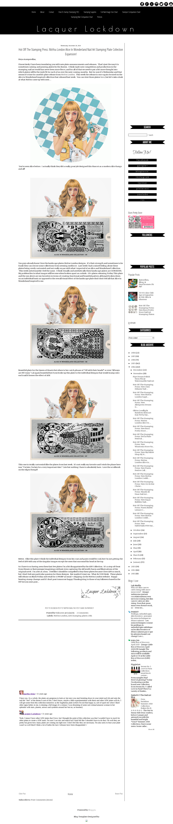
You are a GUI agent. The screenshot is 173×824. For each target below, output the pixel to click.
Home (34, 12)
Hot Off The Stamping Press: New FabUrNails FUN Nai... (143, 523)
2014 (133, 367)
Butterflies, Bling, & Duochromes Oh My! (146, 283)
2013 (133, 566)
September (138, 534)
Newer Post (119, 793)
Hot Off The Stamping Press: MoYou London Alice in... (143, 460)
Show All (151, 729)
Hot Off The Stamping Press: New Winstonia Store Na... (143, 444)
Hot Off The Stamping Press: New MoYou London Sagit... (143, 394)
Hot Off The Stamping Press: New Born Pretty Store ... (143, 428)
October (137, 530)
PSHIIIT (135, 612)
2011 (133, 574)
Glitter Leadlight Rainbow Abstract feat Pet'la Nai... (142, 412)
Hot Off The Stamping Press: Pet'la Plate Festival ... (143, 436)
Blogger (91, 810)
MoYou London (68, 74)
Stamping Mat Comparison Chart (82, 17)
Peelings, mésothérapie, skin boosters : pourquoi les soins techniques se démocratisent (141, 617)
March (136, 555)
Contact (51, 12)
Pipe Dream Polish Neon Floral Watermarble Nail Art (143, 379)
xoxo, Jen (135, 640)
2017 (133, 356)
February (137, 558)
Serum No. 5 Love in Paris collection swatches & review (146, 671)
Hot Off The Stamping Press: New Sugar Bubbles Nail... (143, 500)
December (138, 370)
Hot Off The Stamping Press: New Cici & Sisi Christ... (143, 484)
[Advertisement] (71, 773)
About (42, 12)
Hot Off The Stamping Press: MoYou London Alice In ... (143, 420)
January (137, 562)
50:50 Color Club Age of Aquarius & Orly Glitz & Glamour (146, 296)
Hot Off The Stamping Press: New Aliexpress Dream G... (143, 403)
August (136, 537)
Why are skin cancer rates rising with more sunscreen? (140, 590)
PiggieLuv (135, 664)
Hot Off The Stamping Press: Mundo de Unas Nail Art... (143, 492)
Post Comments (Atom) (42, 800)
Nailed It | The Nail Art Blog (141, 696)
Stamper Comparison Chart (131, 12)
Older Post (22, 793)
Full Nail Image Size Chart (109, 12)
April (135, 551)
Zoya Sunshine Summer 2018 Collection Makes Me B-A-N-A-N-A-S (141, 705)
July (135, 541)
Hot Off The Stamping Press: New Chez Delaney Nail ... (143, 386)
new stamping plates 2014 (80, 616)
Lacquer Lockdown (86, 28)
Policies (99, 17)
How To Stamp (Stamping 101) (69, 12)
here (103, 77)
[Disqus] (70, 655)
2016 (133, 360)
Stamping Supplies (90, 12)
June (135, 544)
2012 (133, 570)
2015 (133, 363)
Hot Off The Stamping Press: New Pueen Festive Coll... (143, 468)
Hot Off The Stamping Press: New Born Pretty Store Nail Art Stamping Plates (146, 309)
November (138, 373)
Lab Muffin (136, 585)
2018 (133, 353)
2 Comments (82, 613)
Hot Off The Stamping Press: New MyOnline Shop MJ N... (143, 452)
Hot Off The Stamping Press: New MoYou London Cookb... (143, 476)
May (135, 548)
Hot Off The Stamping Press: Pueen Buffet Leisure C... (143, 507)
